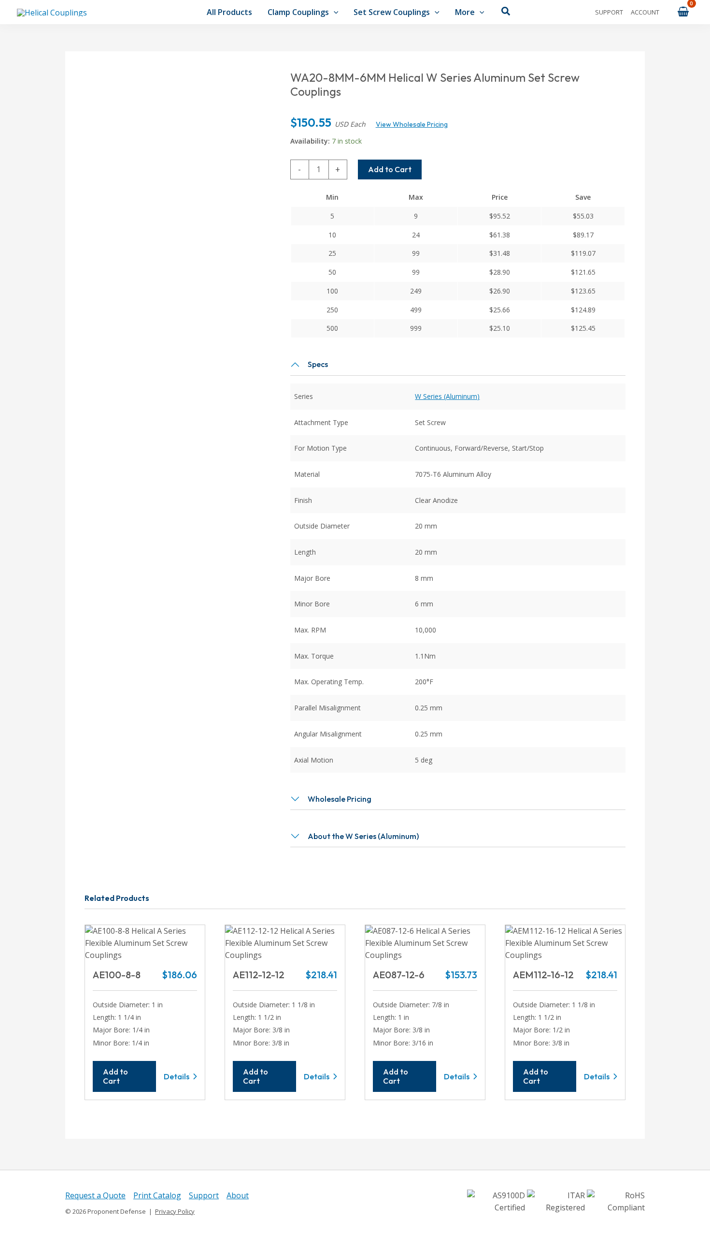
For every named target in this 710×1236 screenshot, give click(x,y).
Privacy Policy (175, 1211)
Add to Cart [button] (115, 1076)
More (465, 12)
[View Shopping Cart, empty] (683, 11)
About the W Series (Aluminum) (363, 836)
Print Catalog (157, 1195)
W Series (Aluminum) (447, 396)
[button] (334, 12)
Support (609, 12)
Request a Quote (95, 1195)
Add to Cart (390, 169)
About (238, 1195)
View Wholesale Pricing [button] (412, 124)
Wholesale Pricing (339, 799)
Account (645, 12)
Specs (318, 364)
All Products (229, 12)
